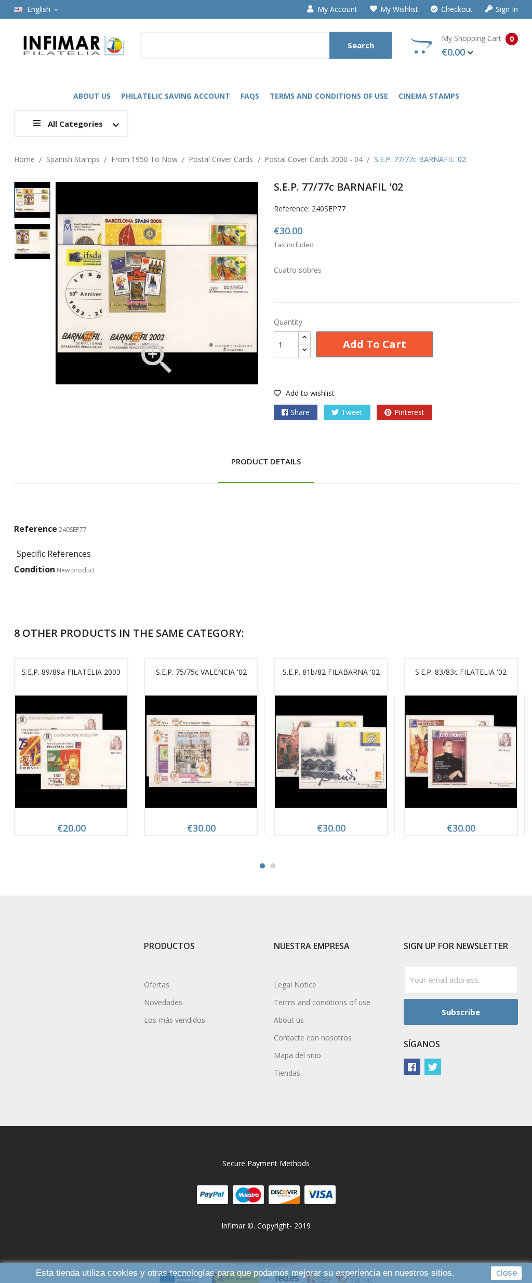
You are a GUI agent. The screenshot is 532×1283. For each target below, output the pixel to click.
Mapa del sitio (297, 1055)
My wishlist (399, 9)
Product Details (266, 461)
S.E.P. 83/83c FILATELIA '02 (461, 672)
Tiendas (287, 1073)
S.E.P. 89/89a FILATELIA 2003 (71, 672)
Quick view (71, 755)
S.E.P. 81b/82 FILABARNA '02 (331, 672)
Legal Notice (295, 985)
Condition (34, 569)
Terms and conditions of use (322, 1002)
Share (300, 412)
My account (337, 9)
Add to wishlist (309, 393)
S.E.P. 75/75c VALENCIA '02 (201, 672)
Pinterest (409, 412)
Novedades (163, 1002)
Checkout (457, 9)
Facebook (412, 1067)
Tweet (352, 412)
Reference (35, 528)
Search (361, 45)
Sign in (507, 9)
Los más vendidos (174, 1020)
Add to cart (374, 344)
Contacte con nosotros (313, 1038)
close (506, 1273)
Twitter (432, 1067)
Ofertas (156, 985)
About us (289, 1020)
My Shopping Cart (478, 45)
